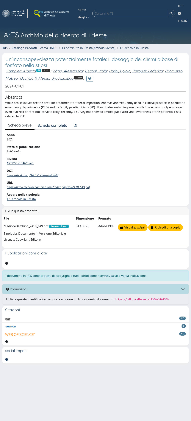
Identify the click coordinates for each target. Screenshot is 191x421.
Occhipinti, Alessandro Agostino (46, 78)
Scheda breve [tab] (20, 125)
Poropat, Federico (147, 71)
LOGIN (182, 21)
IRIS (5, 48)
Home (81, 10)
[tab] (76, 125)
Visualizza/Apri (134, 227)
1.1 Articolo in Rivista (134, 48)
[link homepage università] (52, 13)
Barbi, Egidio (119, 71)
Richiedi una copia (166, 227)
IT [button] (179, 6)
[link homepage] (15, 13)
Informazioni (18, 289)
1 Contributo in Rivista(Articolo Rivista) (88, 48)
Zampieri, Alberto (21, 71)
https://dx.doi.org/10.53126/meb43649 (32, 175)
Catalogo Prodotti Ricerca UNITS (34, 48)
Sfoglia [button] (82, 17)
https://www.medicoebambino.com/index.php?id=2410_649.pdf (48, 187)
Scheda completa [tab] (52, 125)
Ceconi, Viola (96, 71)
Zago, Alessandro (68, 71)
